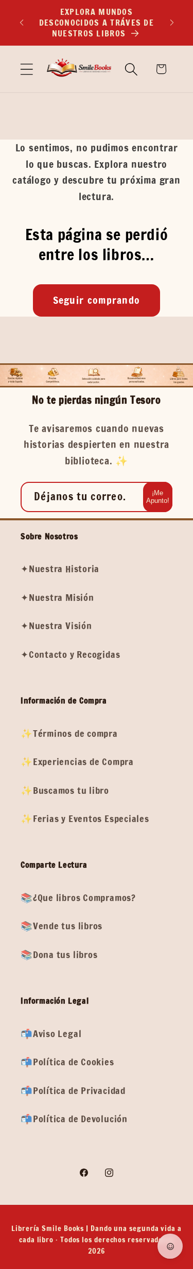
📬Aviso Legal (51, 1033)
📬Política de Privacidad (73, 1090)
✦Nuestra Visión (56, 625)
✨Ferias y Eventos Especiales (85, 818)
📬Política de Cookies (67, 1061)
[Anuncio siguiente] (172, 22)
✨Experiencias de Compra (77, 761)
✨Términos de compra (69, 733)
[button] (26, 69)
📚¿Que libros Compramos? (78, 897)
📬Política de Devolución (74, 1118)
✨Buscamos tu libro (65, 790)
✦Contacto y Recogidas (70, 654)
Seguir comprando (97, 300)
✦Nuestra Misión (57, 597)
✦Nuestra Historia (60, 568)
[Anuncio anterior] (21, 22)
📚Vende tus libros (61, 925)
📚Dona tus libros (59, 954)
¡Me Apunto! (157, 496)
